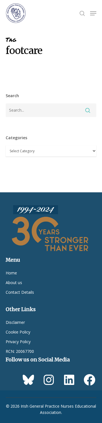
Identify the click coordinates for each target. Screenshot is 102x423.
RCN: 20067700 (20, 351)
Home (11, 273)
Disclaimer (15, 322)
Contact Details (20, 292)
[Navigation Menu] (93, 13)
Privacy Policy (18, 341)
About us (14, 282)
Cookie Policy (18, 332)
